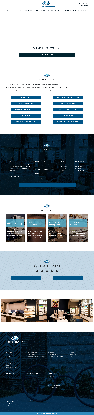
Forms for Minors (26, 115)
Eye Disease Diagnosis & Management (56, 356)
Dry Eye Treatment (52, 354)
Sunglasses (71, 352)
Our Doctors (9, 354)
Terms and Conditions (11, 367)
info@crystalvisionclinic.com (46, 178)
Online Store (71, 356)
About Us (10, 10)
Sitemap (8, 361)
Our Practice (9, 352)
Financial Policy (68, 115)
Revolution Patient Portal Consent (26, 109)
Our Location (55, 10)
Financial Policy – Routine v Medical (68, 122)
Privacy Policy (9, 365)
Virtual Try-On (72, 359)
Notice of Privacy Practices (68, 109)
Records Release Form (68, 103)
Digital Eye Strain (51, 352)
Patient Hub (82, 10)
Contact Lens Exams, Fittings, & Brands (35, 356)
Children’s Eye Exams (31, 354)
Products (44, 10)
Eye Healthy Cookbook (53, 387)
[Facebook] (28, 400)
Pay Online (50, 383)
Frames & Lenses (72, 354)
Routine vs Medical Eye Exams (54, 385)
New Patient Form (26, 97)
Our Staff (8, 356)
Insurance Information (53, 381)
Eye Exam (19, 10)
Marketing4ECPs (44, 413)
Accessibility (9, 363)
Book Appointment (69, 10)
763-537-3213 (83, 5)
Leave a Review (26, 278)
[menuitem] (10, 10)
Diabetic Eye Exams (31, 359)
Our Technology (9, 359)
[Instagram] (30, 400)
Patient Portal (51, 376)
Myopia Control (51, 359)
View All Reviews (68, 278)
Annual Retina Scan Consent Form (68, 97)
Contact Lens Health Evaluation (26, 122)
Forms (49, 379)
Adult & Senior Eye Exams (32, 352)
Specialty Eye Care (31, 10)
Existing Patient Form (26, 103)
